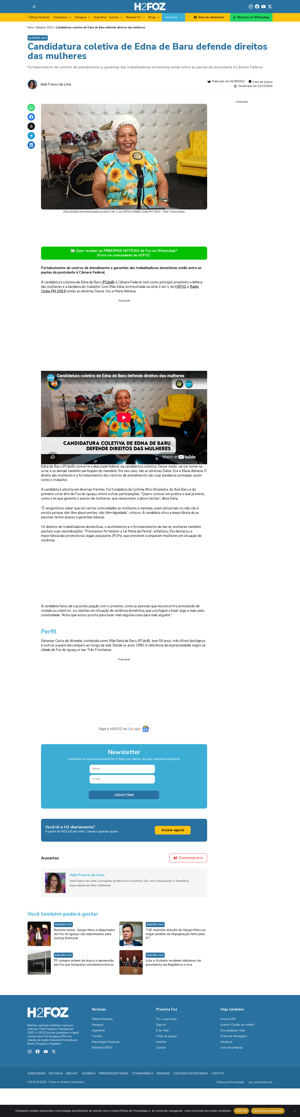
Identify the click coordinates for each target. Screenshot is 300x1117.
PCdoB (108, 282)
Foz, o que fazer (166, 1019)
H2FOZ (180, 286)
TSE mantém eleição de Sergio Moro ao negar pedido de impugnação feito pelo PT (176, 934)
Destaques (61, 17)
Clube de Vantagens (233, 1036)
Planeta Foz (133, 17)
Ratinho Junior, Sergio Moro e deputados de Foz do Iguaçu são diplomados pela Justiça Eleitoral (84, 934)
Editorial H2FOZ (102, 1047)
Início (31, 27)
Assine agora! (172, 830)
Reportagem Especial (105, 1042)
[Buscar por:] (34, 6)
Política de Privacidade (230, 1082)
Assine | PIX (228, 1019)
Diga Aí (161, 1025)
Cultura (161, 1047)
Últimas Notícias (39, 17)
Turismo (113, 17)
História (161, 1042)
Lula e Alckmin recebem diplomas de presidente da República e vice (173, 962)
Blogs (152, 17)
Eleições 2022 (44, 27)
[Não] (295, 1111)
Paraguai (80, 17)
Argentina (99, 17)
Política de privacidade (268, 1110)
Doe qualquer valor (233, 1030)
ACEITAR (241, 1110)
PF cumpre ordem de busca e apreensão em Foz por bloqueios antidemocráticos (84, 962)
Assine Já (171, 17)
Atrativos (226, 1042)
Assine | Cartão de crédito (237, 1025)
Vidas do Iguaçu (166, 1036)
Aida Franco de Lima (55, 84)
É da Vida (162, 1030)
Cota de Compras (231, 1047)
